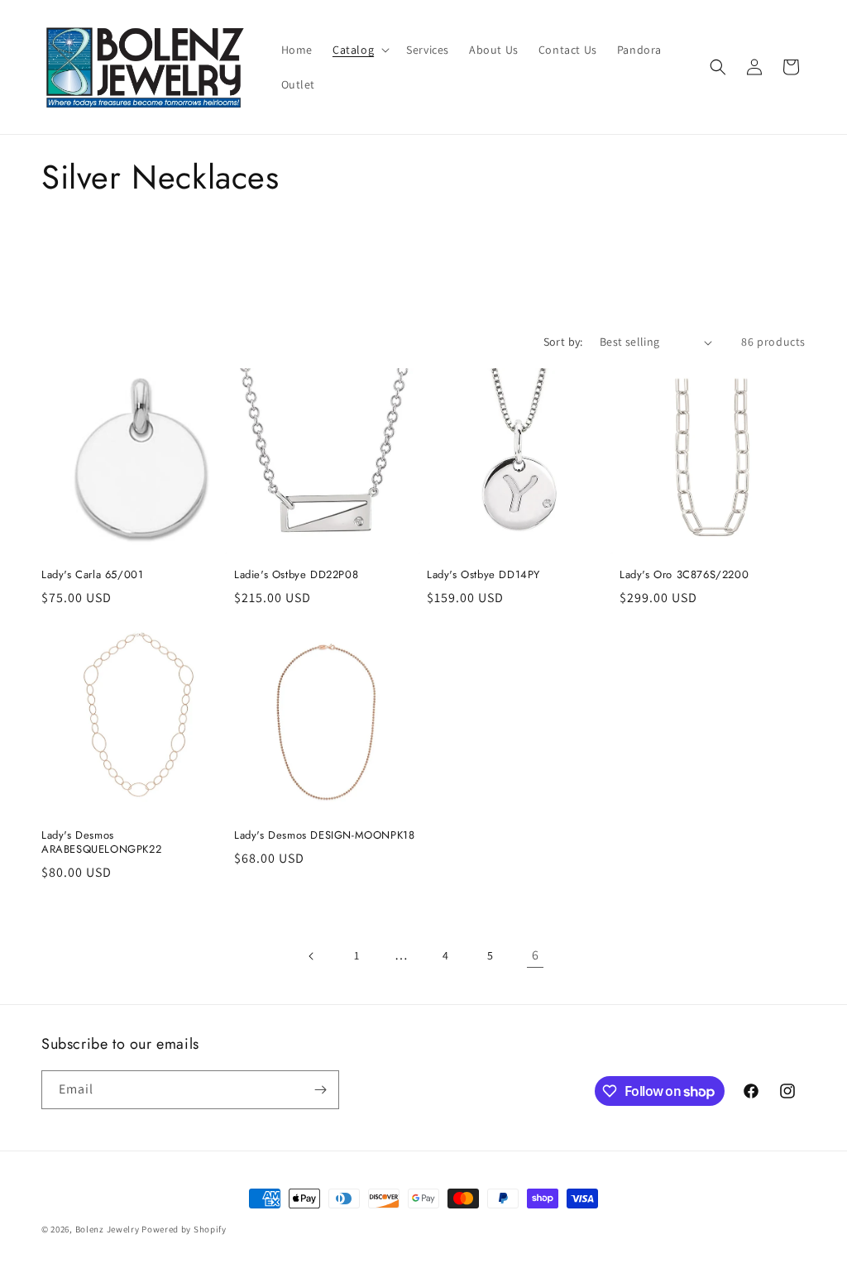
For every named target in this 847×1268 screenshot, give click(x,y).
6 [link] (535, 955)
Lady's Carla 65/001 (92, 575)
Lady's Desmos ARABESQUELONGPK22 (101, 843)
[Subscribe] (320, 1089)
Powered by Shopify (184, 1229)
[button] (359, 49)
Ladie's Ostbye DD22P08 (296, 575)
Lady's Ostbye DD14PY (483, 575)
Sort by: (563, 341)
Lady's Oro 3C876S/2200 (684, 575)
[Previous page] (312, 956)
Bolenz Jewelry (107, 1229)
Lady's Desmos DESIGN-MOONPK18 (324, 836)
